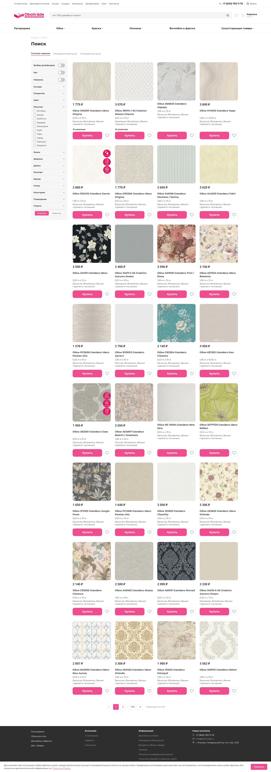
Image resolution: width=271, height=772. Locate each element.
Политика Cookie (61, 768)
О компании (20, 3)
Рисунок (38, 107)
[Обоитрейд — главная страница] (29, 15)
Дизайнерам (92, 3)
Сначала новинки (40, 53)
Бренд (37, 179)
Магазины (77, 3)
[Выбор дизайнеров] (61, 65)
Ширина (38, 159)
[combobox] (137, 15)
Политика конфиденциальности (156, 754)
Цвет (36, 100)
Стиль (37, 185)
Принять (259, 766)
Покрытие (39, 93)
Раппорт (38, 172)
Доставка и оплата (39, 3)
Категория (39, 192)
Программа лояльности (151, 740)
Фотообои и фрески (182, 28)
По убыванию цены (90, 53)
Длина (37, 165)
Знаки (37, 152)
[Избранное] (236, 15)
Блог (104, 3)
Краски (96, 28)
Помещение (40, 199)
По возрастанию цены (65, 53)
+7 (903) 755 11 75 (233, 3)
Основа (38, 86)
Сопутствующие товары (236, 28)
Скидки (65, 3)
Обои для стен (38, 736)
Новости (89, 740)
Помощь (143, 749)
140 (133, 707)
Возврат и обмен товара (152, 745)
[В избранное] (107, 135)
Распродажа (22, 28)
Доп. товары (37, 745)
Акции (55, 3)
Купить (87, 135)
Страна (37, 205)
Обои (59, 28)
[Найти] (227, 15)
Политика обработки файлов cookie (158, 759)
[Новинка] (61, 80)
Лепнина (135, 28)
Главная (35, 38)
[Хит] (61, 72)
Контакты (114, 3)
